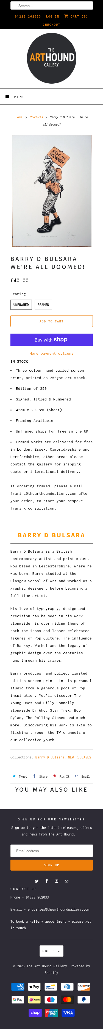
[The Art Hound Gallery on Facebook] (46, 881)
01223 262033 (28, 16)
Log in (52, 16)
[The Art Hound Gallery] (51, 58)
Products (36, 117)
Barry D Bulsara (49, 757)
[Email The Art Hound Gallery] (66, 881)
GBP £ (49, 951)
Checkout (51, 24)
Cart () (78, 16)
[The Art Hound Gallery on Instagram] (56, 881)
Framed (43, 304)
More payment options (52, 353)
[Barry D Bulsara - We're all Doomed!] (51, 190)
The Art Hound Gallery (47, 966)
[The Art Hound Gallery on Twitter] (36, 881)
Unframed (21, 304)
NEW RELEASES (79, 757)
